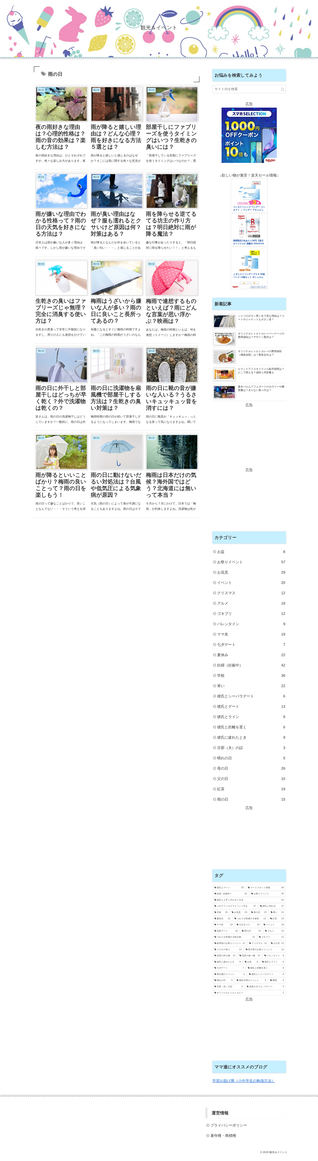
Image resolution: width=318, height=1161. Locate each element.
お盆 (251, 552)
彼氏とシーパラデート (251, 696)
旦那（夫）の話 (251, 748)
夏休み (251, 655)
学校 (251, 675)
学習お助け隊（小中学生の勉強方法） (243, 1081)
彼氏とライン (251, 717)
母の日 (251, 768)
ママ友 (251, 634)
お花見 (251, 572)
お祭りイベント (251, 562)
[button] (283, 89)
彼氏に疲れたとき (251, 737)
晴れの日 (251, 758)
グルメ (251, 603)
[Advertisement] (249, 434)
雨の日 (251, 799)
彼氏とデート (251, 706)
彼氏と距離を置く (251, 727)
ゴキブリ (251, 614)
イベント (251, 583)
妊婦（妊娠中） (251, 665)
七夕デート (251, 645)
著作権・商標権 (223, 1136)
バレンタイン (251, 624)
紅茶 (251, 789)
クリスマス (251, 593)
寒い (251, 686)
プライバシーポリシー (228, 1125)
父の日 (251, 779)
